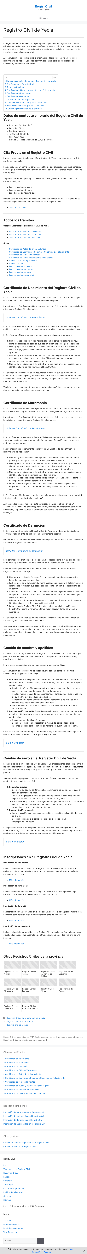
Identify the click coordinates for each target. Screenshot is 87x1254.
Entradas (7, 1177)
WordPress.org (10, 1232)
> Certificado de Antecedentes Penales (21, 1089)
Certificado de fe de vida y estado (24, 255)
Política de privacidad (13, 1192)
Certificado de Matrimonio (18, 93)
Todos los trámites (15, 87)
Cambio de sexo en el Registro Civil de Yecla (27, 102)
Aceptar (47, 1252)
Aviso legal (8, 1184)
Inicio (5, 1165)
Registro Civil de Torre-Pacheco (20, 1021)
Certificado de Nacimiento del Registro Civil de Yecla (31, 90)
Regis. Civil (43, 6)
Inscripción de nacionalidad (21, 275)
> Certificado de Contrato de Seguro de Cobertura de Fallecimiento (34, 1078)
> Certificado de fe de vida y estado (19, 1082)
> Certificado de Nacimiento (16, 1059)
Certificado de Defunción (18, 96)
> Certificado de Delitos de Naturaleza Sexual (24, 1093)
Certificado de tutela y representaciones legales (31, 258)
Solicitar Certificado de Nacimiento (25, 231)
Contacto (7, 1181)
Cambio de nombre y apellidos (20, 99)
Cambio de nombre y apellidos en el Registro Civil (26, 1142)
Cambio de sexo (16, 263)
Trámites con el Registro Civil (16, 1169)
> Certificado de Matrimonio (16, 1062)
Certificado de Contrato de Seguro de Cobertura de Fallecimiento (39, 252)
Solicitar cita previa (17, 207)
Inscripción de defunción (20, 272)
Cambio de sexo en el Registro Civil (19, 1146)
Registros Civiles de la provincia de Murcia (25, 1018)
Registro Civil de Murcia (17, 1025)
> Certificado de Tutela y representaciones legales (26, 1086)
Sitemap (7, 1200)
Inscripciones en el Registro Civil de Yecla (25, 105)
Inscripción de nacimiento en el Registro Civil (23, 1112)
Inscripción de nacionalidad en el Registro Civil (24, 1124)
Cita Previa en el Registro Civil (20, 84)
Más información (15, 742)
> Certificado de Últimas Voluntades (20, 1070)
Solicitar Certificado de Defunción (24, 237)
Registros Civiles (10, 1173)
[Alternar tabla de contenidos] (53, 78)
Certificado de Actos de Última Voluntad (27, 249)
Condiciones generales (13, 1188)
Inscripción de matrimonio (21, 269)
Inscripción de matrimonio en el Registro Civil (23, 1116)
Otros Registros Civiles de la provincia (25, 109)
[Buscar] (40, 1241)
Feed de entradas (11, 1224)
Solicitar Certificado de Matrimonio (25, 234)
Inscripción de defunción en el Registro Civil (23, 1120)
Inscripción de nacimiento (20, 266)
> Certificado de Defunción (15, 1066)
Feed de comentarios (13, 1228)
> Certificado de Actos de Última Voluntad (22, 1074)
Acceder (7, 1220)
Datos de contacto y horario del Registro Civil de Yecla (31, 81)
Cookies (7, 1196)
